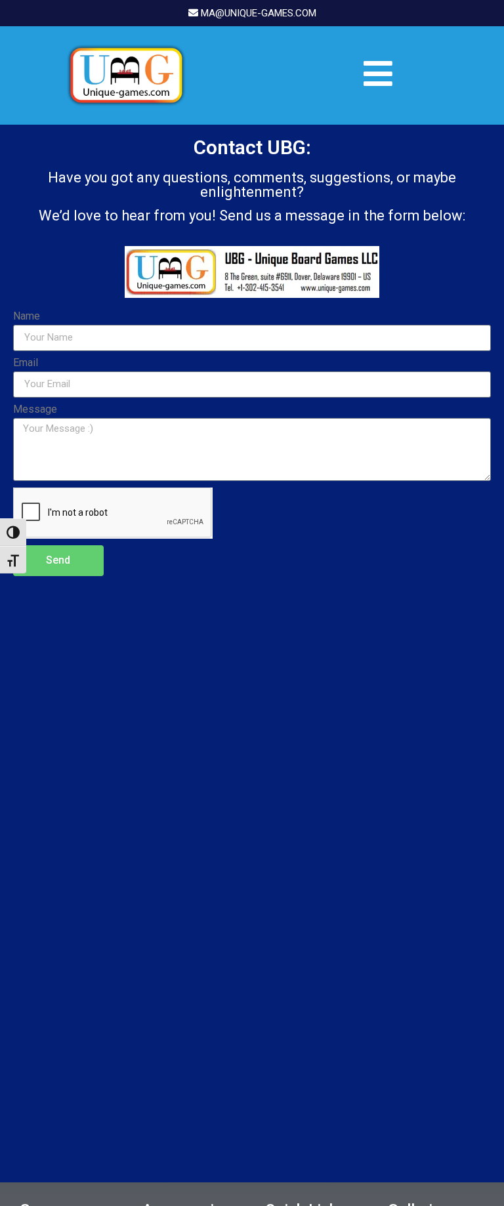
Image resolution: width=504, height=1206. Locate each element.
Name (26, 316)
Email (25, 363)
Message (35, 409)
